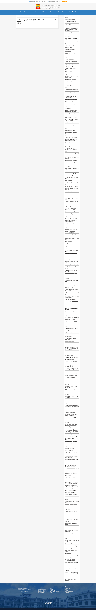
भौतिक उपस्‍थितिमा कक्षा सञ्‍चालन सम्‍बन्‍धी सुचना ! (71, 281)
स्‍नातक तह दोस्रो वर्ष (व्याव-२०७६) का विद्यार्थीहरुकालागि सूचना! (71, 221)
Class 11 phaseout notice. (69, 381)
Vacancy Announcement (69, 409)
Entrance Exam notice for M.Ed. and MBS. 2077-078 (71, 397)
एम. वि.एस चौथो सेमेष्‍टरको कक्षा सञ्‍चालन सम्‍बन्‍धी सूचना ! (71, 25)
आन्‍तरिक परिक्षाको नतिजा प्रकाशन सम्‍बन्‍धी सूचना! (72, 239)
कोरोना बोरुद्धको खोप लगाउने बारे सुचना (71, 328)
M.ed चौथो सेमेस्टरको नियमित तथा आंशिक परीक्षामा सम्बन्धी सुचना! (71, 290)
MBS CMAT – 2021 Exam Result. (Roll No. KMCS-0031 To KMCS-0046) (71, 369)
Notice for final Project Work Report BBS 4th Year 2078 (72, 297)
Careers (67, 11)
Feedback (74, 11)
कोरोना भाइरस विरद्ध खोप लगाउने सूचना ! (71, 357)
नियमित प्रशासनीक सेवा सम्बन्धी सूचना (71, 441)
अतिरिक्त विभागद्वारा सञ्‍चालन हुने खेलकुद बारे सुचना (71, 306)
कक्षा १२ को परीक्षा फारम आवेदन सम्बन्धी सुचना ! (71, 315)
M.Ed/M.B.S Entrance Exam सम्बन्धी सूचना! (71, 69)
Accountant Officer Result (69, 359)
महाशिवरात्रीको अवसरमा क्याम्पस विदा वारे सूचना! (71, 262)
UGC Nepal (68, 588)
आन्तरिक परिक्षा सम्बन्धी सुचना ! (70, 319)
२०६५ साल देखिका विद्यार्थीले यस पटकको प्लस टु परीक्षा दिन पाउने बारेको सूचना (71, 473)
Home (18, 11)
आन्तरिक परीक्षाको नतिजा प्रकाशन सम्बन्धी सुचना (71, 326)
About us (21, 11)
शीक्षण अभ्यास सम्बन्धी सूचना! (69, 47)
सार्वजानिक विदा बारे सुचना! (69, 224)
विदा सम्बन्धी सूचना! (68, 51)
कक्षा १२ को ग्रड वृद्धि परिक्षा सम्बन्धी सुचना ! (72, 317)
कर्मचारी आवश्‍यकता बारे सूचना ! (70, 256)
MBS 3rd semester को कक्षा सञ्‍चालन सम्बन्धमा (71, 302)
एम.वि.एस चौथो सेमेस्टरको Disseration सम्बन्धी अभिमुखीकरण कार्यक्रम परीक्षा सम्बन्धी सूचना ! (71, 29)
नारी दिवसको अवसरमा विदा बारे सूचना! (71, 253)
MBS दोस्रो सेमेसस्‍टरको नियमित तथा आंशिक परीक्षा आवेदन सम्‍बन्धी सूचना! (71, 149)
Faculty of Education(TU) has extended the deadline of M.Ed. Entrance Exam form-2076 (70, 479)
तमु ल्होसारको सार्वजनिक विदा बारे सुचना (71, 299)
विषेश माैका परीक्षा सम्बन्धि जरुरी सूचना (71, 511)
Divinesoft (56, 608)
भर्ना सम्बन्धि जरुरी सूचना (69, 548)
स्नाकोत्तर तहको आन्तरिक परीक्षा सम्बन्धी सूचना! (71, 42)
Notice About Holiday (69, 450)
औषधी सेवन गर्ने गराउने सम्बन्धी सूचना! (71, 54)
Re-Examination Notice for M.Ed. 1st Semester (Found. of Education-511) (71, 573)
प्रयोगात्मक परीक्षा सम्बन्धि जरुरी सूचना (71, 568)
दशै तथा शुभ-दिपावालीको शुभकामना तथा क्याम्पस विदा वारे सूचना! (71, 143)
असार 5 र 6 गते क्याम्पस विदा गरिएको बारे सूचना (71, 199)
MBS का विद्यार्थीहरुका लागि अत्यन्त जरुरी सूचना (71, 178)
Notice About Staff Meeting (70, 492)
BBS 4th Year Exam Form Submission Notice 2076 (72, 502)
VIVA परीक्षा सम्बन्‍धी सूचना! (69, 196)
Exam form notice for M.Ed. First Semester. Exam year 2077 (71, 418)
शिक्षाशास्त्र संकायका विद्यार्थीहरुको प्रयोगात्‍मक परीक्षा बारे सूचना (70, 174)
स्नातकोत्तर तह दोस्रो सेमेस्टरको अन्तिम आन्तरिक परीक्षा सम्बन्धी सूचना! (71, 140)
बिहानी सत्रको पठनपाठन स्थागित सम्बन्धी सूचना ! (71, 403)
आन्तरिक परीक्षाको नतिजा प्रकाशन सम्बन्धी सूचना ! (71, 56)
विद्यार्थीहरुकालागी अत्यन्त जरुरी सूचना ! (71, 264)
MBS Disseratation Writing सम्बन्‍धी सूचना (71, 251)
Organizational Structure (54, 591)
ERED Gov (68, 592)
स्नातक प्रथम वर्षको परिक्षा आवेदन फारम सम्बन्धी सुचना (71, 309)
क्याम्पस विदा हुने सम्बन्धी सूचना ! (70, 123)
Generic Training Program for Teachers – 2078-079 (70, 366)
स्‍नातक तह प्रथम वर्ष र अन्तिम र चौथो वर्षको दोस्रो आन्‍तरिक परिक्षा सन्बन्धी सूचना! (72, 154)
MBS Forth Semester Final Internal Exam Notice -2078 (71, 335)
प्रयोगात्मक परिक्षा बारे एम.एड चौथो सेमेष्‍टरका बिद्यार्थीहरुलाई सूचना (70, 209)
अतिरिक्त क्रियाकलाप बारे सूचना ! (70, 102)
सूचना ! (66, 87)
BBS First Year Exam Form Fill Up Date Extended (71, 495)
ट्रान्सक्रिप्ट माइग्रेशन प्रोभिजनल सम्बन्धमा (71, 137)
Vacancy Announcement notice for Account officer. (71, 387)
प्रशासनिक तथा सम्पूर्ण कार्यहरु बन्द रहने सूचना (71, 439)
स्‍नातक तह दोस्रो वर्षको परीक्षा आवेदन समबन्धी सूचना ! (71, 36)
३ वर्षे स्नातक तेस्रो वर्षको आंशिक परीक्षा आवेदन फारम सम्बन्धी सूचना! (71, 65)
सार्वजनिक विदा (67, 517)
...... (43, 594)
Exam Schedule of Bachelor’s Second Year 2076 (71, 514)
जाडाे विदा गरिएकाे (68, 553)
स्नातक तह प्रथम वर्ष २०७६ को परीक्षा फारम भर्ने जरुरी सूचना (72, 509)
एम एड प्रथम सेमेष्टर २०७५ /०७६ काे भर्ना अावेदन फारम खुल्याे (71, 556)
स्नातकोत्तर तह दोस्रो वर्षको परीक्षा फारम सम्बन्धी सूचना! (71, 189)
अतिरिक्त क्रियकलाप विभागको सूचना (70, 117)
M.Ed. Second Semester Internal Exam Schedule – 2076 (72, 453)
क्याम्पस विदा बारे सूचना (68, 194)
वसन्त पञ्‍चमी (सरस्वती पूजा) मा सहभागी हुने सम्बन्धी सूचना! (71, 77)
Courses (30, 11)
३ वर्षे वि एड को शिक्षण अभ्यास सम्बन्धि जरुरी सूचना (71, 538)
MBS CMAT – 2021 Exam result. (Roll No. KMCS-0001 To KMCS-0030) (71, 372)
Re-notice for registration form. (71, 375)
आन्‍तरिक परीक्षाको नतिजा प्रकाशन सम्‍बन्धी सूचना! (72, 293)
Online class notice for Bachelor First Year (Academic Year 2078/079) (72, 284)
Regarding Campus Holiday (70, 19)
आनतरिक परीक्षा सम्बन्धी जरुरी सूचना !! (71, 99)
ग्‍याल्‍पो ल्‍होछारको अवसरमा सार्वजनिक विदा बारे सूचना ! (71, 259)
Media (70, 11)
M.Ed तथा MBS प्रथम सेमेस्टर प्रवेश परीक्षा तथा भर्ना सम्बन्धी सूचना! (71, 90)
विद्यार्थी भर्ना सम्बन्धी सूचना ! (69, 59)
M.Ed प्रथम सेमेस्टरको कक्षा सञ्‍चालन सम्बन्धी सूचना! (71, 62)
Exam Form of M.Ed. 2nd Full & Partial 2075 (70, 576)
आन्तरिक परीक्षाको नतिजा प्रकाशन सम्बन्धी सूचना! (71, 39)
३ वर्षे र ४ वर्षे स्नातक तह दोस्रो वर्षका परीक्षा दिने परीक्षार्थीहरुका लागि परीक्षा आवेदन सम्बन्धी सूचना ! (71, 426)
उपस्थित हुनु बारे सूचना (68, 180)
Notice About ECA (68, 475)
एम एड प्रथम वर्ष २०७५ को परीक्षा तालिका (71, 519)
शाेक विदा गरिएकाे (68, 566)
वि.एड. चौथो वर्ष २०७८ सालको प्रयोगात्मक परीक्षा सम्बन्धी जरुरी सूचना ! (71, 267)
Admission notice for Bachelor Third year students (71, 394)
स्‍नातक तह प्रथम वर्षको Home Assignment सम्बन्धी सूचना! (70, 232)
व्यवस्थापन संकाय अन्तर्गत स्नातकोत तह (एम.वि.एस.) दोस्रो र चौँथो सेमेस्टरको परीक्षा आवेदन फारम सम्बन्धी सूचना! (71, 487)
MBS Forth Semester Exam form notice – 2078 (71, 339)
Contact (18, 14)
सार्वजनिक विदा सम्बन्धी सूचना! (70, 130)
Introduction (52, 590)
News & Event (62, 11)
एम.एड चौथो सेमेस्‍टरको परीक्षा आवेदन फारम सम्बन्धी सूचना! (71, 97)
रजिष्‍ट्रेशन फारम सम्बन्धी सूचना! (70, 49)
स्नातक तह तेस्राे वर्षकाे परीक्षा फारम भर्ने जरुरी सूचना (71, 551)
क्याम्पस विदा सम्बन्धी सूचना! (69, 82)
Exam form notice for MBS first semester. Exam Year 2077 (71, 415)
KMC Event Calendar (53, 592)
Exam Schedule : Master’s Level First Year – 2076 (71, 422)
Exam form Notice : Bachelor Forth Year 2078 (71, 352)
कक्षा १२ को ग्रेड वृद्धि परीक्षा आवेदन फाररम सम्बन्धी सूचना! (71, 158)
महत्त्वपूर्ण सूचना (67, 244)
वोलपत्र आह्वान (67, 521)
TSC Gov (67, 593)
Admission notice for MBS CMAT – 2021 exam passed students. (71, 362)
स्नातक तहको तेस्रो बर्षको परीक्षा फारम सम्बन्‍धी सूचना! (71, 274)
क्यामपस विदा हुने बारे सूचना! (69, 33)
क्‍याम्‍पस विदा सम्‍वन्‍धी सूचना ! (69, 214)
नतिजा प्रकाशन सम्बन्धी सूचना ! (70, 341)
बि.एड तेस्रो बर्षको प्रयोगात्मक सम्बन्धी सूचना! (71, 226)
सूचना (66, 151)
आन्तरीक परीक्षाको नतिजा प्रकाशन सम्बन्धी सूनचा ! (71, 128)
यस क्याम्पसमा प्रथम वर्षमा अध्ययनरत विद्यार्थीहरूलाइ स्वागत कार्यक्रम (71, 505)
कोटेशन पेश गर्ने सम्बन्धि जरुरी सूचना (71, 544)
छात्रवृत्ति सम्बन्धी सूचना (68, 216)
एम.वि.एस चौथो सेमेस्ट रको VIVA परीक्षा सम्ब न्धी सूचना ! (71, 271)
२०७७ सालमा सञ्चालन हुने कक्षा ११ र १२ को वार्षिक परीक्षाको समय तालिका (72, 469)
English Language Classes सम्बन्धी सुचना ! (71, 322)
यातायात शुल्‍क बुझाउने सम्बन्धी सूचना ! (71, 163)
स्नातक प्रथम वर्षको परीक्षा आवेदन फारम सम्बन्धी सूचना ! (71, 93)
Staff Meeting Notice (69, 333)
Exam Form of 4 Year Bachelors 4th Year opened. (71, 563)
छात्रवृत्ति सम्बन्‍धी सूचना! (68, 241)
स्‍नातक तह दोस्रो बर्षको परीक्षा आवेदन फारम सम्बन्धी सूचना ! (71, 206)
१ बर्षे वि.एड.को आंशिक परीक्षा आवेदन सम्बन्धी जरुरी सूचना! (71, 84)
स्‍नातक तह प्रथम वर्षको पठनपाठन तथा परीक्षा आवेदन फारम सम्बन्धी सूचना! (71, 111)
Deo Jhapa (68, 595)
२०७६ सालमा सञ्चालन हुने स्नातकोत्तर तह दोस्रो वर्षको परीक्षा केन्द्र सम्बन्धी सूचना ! (71, 483)
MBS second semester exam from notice (71, 378)
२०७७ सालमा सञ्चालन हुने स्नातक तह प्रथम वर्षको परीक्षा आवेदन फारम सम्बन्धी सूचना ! (72, 406)
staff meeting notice (69, 330)
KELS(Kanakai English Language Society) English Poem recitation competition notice (71, 73)
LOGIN (64, 1)
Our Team (26, 11)
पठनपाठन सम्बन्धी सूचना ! (69, 355)
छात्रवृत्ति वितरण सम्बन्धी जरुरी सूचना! (71, 218)
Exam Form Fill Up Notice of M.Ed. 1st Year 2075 (72, 541)
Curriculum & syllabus (50, 11)
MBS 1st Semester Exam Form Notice (70, 22)
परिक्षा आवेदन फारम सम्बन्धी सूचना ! (70, 104)
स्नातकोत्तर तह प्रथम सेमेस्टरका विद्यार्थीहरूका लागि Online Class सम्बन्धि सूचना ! (71, 445)
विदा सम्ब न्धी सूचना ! (68, 108)
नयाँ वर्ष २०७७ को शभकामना (69, 448)
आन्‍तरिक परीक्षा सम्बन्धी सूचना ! (70, 125)
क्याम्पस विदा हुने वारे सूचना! (69, 45)
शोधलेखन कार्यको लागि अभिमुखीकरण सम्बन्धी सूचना (71, 580)
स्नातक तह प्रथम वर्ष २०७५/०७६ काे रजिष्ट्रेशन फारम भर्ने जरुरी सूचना (70, 560)
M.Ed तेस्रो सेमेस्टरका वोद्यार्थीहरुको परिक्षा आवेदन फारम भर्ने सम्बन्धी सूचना (71, 202)
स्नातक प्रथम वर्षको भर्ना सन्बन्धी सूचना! (71, 160)
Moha (67, 596)
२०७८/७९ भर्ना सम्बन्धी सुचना (69, 287)
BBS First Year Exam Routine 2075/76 (70, 498)
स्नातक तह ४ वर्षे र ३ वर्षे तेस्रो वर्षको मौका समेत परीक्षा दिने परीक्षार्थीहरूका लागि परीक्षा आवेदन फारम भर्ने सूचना (71, 465)
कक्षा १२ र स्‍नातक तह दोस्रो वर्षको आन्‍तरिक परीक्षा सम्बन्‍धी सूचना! (70, 235)
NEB (67, 590)
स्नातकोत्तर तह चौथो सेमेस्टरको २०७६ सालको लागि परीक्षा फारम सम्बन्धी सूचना (71, 435)
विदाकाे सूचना (67, 570)
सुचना (66, 248)
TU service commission (70, 591)
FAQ (50, 593)
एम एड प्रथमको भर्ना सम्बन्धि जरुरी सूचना (71, 546)
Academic (34, 11)
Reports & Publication (41, 11)
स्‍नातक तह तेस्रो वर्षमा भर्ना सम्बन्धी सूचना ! (71, 186)
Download (57, 11)
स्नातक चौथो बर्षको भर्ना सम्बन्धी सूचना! (71, 229)
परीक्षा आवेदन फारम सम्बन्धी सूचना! (70, 79)
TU (66, 589)
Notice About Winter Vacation (70, 490)
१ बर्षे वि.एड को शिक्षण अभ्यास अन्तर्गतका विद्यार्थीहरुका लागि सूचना (71, 120)
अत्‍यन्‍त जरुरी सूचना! (68, 146)
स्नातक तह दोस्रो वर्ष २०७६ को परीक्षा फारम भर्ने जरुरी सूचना (72, 531)
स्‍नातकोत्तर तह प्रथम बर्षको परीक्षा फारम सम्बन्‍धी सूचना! (71, 278)
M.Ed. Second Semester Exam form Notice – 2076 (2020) (71, 457)
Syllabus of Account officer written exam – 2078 (71, 383)
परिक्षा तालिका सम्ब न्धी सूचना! (70, 211)
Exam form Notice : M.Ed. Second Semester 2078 (71, 344)
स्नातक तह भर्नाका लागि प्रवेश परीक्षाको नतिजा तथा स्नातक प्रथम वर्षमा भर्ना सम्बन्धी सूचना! (71, 134)
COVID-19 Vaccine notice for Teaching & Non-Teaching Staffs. (71, 390)
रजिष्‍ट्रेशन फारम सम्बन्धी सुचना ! (70, 246)
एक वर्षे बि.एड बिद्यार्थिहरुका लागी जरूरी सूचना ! (71, 183)
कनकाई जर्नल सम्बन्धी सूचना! (69, 191)
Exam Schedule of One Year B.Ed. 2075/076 (71, 524)
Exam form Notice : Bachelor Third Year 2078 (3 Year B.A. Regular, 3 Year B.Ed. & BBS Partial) (71, 348)
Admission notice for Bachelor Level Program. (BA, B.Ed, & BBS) (71, 411)
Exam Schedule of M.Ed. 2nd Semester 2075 (70, 534)
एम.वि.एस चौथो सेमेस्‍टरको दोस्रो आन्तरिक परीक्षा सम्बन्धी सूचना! (71, 114)
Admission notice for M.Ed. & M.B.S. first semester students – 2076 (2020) (71, 461)
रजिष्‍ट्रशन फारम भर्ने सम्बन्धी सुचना (70, 312)
